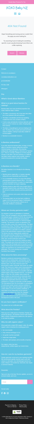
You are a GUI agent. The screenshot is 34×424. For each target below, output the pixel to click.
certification (16, 305)
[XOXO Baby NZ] (17, 9)
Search (12, 53)
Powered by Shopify (23, 418)
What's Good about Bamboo (13, 99)
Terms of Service (12, 406)
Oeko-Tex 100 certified (12, 274)
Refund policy (23, 406)
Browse (22, 53)
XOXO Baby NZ (9, 416)
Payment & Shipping (10, 405)
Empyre (16, 418)
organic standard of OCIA (15, 217)
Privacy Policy (23, 405)
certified (12, 346)
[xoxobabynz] (17, 413)
